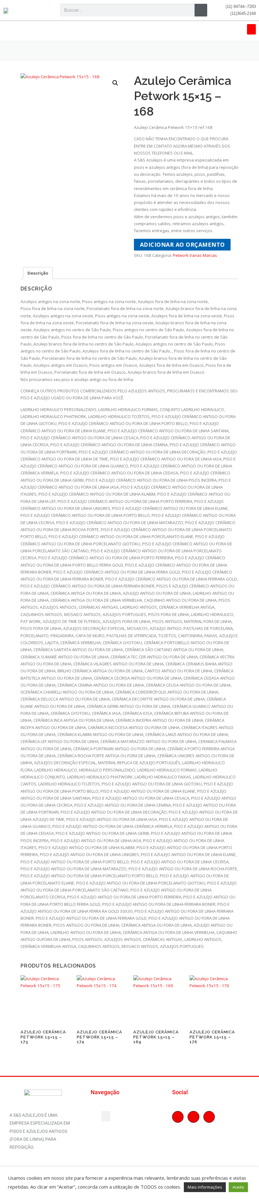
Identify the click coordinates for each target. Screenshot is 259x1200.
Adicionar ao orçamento (182, 244)
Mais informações (205, 1187)
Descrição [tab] (37, 273)
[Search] (201, 10)
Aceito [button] (238, 1187)
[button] (251, 29)
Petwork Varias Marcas (195, 255)
